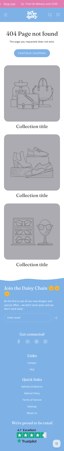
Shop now (8, 3)
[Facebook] (19, 341)
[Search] (50, 15)
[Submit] (56, 318)
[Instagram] (28, 341)
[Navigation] (5, 15)
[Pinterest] (36, 341)
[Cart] (58, 15)
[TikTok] (45, 341)
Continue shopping (32, 53)
